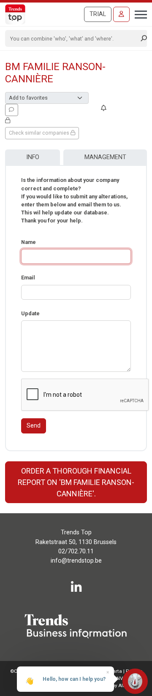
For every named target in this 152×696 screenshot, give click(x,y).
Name (28, 242)
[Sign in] (121, 14)
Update (30, 313)
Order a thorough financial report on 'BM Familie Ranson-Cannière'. (76, 482)
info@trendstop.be (76, 560)
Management (105, 157)
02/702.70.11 (76, 551)
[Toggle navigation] (138, 13)
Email (28, 277)
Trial (98, 14)
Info (32, 157)
